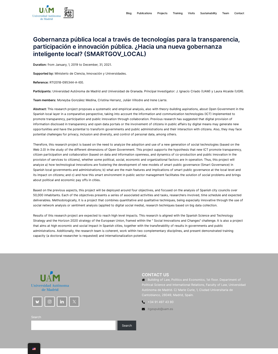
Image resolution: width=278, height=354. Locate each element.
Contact (239, 13)
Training (178, 13)
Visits (191, 13)
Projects (162, 13)
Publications (144, 13)
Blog (129, 13)
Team (225, 13)
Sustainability (208, 13)
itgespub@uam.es (160, 309)
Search (36, 317)
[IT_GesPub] (53, 13)
